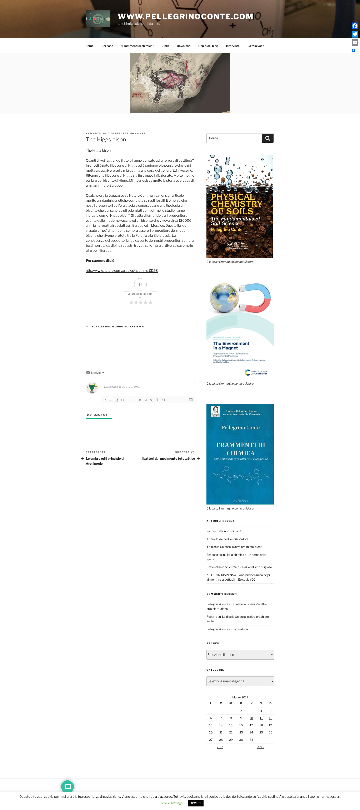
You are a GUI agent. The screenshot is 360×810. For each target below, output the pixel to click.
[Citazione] (140, 399)
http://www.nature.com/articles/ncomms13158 (122, 271)
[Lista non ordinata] (134, 399)
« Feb (220, 747)
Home (89, 46)
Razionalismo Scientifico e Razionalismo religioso (239, 567)
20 (211, 732)
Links (165, 46)
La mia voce (256, 46)
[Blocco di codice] (146, 399)
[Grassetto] (105, 399)
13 (210, 725)
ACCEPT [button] (195, 803)
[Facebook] (355, 26)
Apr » (260, 747)
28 (221, 739)
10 (251, 718)
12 (270, 718)
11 (261, 718)
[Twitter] (355, 34)
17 (251, 725)
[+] (163, 399)
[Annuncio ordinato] (128, 399)
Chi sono (107, 46)
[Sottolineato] (117, 399)
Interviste (233, 46)
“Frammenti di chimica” (137, 46)
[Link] (152, 399)
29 (231, 739)
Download (183, 46)
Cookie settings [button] (171, 803)
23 (241, 732)
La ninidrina (240, 629)
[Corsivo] (111, 399)
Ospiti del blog (208, 46)
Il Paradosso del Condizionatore (227, 539)
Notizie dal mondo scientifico (118, 326)
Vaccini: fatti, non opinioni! (223, 531)
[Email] (355, 42)
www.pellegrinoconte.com (186, 16)
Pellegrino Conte (130, 133)
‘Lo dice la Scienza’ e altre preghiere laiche (234, 546)
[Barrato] (122, 399)
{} (157, 399)
